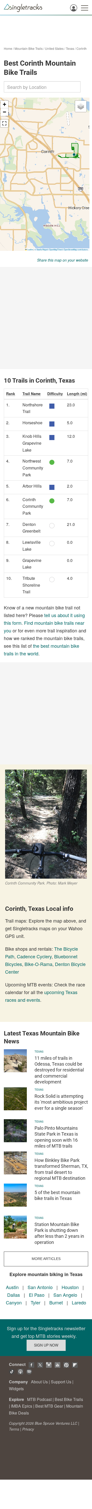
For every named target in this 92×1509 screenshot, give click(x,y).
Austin (12, 1287)
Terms (14, 1429)
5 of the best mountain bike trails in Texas (57, 1195)
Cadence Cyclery (34, 956)
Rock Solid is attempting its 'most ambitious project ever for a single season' (61, 1102)
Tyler (35, 1302)
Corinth (81, 48)
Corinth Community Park (32, 506)
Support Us (61, 1382)
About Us (39, 1382)
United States (54, 48)
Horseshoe (32, 423)
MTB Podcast (39, 1399)
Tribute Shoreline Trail (31, 585)
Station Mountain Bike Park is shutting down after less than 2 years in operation (59, 1233)
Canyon (14, 1302)
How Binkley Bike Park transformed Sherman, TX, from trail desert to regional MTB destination (61, 1169)
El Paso (36, 1294)
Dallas (13, 1294)
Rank (10, 393)
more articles (46, 1259)
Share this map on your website (62, 260)
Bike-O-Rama (38, 964)
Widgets (16, 1389)
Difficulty (55, 393)
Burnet (56, 1302)
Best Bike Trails (69, 1399)
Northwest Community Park (32, 467)
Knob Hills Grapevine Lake (31, 443)
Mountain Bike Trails (29, 48)
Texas (70, 48)
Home (8, 48)
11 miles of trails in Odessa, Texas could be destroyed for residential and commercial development (59, 1070)
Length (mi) (77, 393)
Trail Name (31, 393)
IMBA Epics (21, 1406)
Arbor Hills (32, 486)
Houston (70, 1287)
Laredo (79, 1302)
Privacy (28, 1429)
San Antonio (40, 1287)
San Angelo (65, 1294)
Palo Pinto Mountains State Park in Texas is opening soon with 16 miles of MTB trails (56, 1137)
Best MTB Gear (49, 1406)
